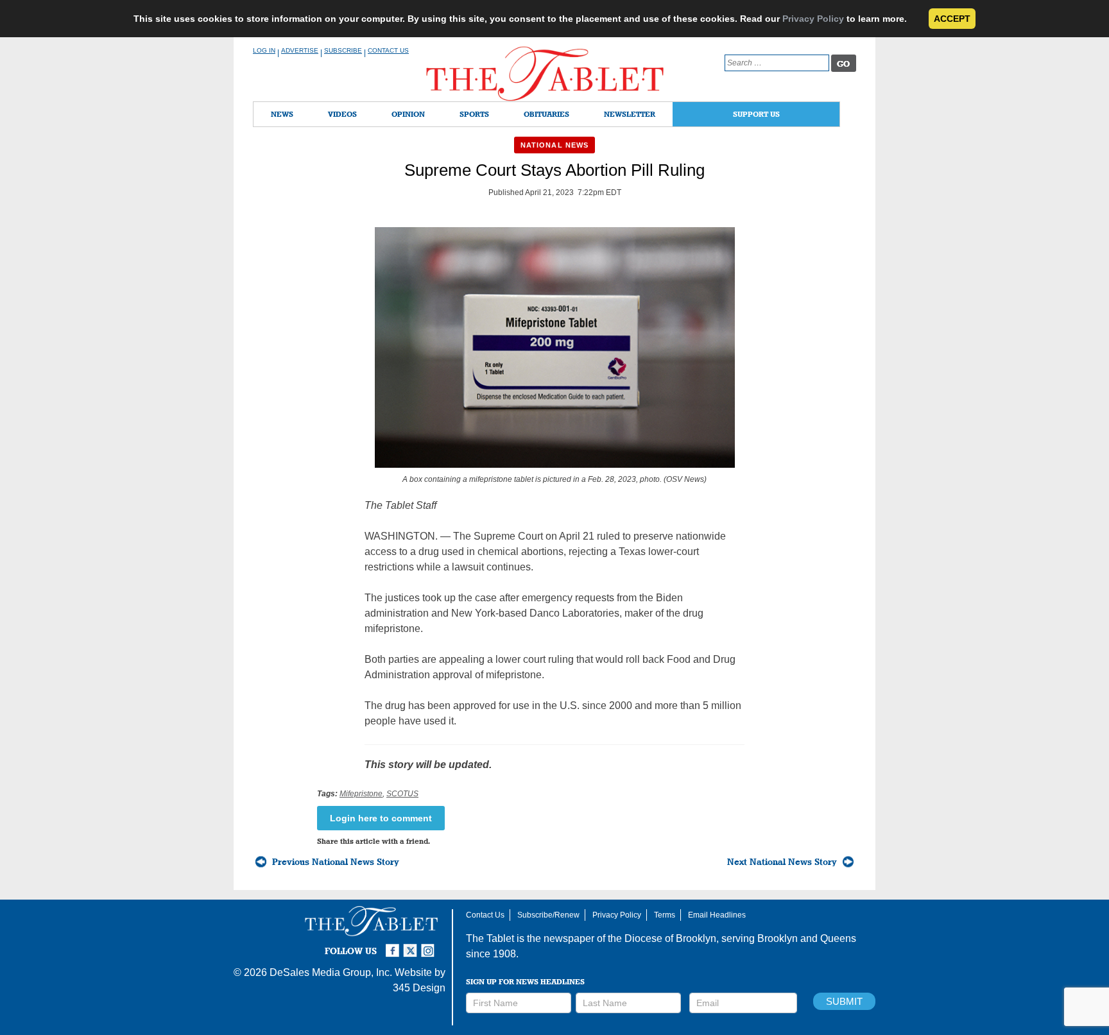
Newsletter (629, 114)
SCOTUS (402, 793)
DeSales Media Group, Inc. (331, 972)
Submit (844, 1001)
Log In (264, 50)
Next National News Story (782, 862)
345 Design (419, 987)
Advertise (299, 50)
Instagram (430, 945)
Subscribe (343, 50)
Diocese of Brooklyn (670, 938)
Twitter (412, 945)
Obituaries (546, 114)
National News (554, 145)
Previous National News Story (335, 862)
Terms (664, 915)
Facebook (394, 945)
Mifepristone (361, 793)
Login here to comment (381, 818)
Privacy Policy (813, 18)
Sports (474, 114)
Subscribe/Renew (548, 915)
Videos (342, 114)
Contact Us (388, 50)
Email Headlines (717, 915)
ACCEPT (952, 18)
